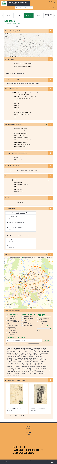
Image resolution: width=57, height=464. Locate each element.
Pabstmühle (10, 368)
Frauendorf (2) (44, 353)
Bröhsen (28, 350)
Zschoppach (16, 375)
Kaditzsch (43, 360)
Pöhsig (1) (9, 370)
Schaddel (40, 370)
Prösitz (44, 368)
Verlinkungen (11, 208)
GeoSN (12, 334)
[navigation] (28, 15)
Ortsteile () (27, 324)
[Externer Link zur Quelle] (48, 180)
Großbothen (10, 358)
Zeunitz (9, 375)
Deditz (32, 351)
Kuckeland (42, 361)
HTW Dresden (11, 327)
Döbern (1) (23, 353)
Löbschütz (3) (41, 363)
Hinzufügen (47, 340)
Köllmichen (10, 363)
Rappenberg (26, 370)
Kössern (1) (18, 363)
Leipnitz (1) (33, 363)
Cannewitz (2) (25, 351)
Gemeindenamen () (27, 321)
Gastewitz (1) (28, 355)
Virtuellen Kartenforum (34, 343)
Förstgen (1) (19, 355)
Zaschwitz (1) (42, 373)
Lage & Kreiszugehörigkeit (14, 31)
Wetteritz (25, 373)
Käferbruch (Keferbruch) (48, 15)
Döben (16, 353)
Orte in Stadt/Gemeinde (14, 257)
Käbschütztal (8, 15)
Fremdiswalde (10, 355)
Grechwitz (17, 356)
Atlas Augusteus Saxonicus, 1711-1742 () (13, 321)
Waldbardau (17, 373)
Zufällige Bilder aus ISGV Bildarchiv (17, 380)
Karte (9, 254)
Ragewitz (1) (17, 370)
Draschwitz (10, 353)
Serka (23, 371)
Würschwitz (33, 373)
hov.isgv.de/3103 (20, 213)
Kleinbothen (26, 361)
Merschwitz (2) (10, 365)
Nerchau (18, 366)
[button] (50, 180)
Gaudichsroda (37, 355)
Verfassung (11, 59)
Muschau (27, 365)
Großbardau (39, 356)
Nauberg (42, 365)
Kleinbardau (17, 361)
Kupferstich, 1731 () (12, 317)
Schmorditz (10, 371)
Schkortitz (47, 370)
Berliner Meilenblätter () (13, 326)
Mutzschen (34, 365)
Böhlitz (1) (17, 351)
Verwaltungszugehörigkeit (14, 124)
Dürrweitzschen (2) (34, 353)
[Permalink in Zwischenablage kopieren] (26, 213)
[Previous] (2, 15)
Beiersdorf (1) (10, 350)
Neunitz (25, 366)
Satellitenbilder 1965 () (44, 319)
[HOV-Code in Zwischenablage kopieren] (17, 26)
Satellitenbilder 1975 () (44, 322)
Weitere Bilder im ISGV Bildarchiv (14, 416)
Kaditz (18, 15)
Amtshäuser (37, 348)
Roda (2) (33, 370)
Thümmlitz (30, 371)
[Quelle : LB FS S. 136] (50, 180)
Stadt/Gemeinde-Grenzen (29, 257)
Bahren (44, 348)
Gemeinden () (28, 318)
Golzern (46, 355)
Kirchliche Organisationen (14, 166)
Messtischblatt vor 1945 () (12, 333)
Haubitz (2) (10, 360)
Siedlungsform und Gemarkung (16, 80)
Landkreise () (28, 316)
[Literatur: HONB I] (50, 202)
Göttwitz (25, 358)
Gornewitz (9, 356)
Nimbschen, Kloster (34, 366)
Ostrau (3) (44, 366)
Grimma (18, 24)
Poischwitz (37, 368)
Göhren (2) (18, 358)
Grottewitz (31, 356)
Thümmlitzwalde (39, 371)
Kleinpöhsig (34, 361)
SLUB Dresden (11, 318)
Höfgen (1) (30, 66)
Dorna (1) (47, 351)
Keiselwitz (9, 361)
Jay (31, 360)
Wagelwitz (9, 373)
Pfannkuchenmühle (27, 368)
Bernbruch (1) (19, 350)
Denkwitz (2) (40, 351)
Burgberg (34, 350)
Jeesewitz (36, 360)
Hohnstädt (17, 360)
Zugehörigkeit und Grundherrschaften (18, 153)
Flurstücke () (28, 325)
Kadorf (38, 15)
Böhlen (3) (9, 351)
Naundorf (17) (10, 366)
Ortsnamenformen (13, 176)
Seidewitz (17, 371)
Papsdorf (17, 368)
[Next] (55, 15)
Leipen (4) (25, 363)
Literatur (10, 198)
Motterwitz (19, 365)
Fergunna (10, 323)
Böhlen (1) (42, 350)
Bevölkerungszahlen (13, 89)
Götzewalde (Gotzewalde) (37, 358)
